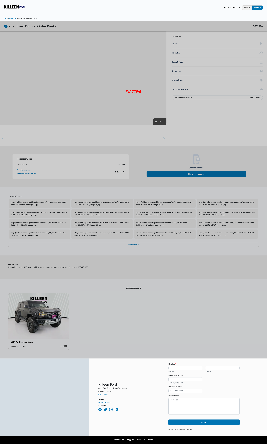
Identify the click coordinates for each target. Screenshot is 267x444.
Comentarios (173, 396)
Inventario (12, 18)
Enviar (204, 422)
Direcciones (103, 395)
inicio (6, 18)
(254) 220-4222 (232, 7)
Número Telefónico (176, 387)
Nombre (172, 364)
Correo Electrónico (176, 375)
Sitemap (148, 440)
